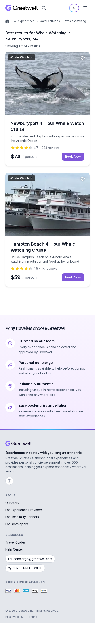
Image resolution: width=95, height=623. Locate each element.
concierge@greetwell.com (32, 559)
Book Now (73, 156)
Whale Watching (75, 21)
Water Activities (50, 21)
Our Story (12, 503)
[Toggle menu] (85, 8)
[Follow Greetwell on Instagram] (9, 481)
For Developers (16, 524)
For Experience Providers (24, 510)
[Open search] (44, 8)
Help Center (14, 549)
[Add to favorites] (82, 58)
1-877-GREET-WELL (27, 568)
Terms (33, 616)
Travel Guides (15, 542)
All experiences (24, 21)
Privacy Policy (14, 616)
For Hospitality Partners (22, 517)
